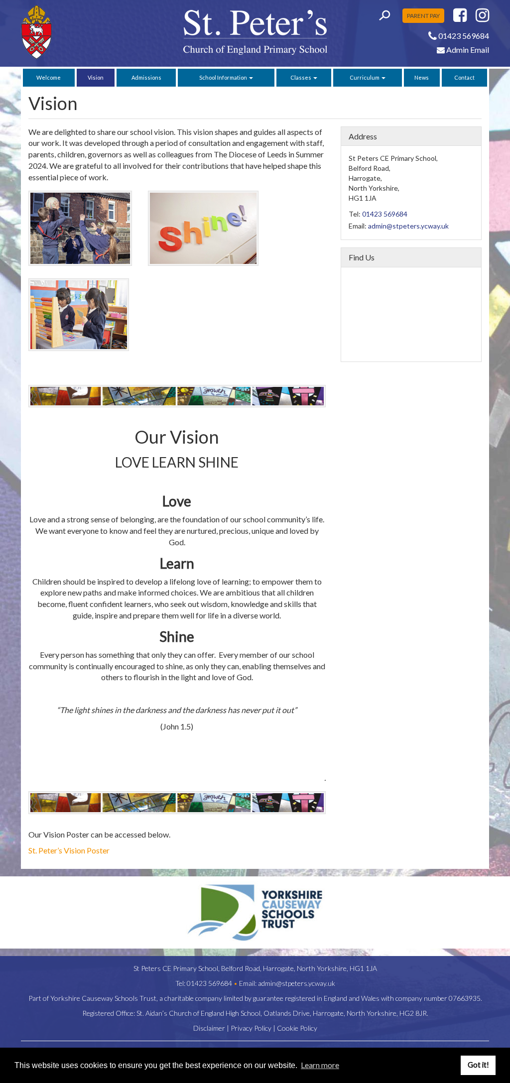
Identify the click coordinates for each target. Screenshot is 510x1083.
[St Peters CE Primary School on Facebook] (460, 17)
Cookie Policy (297, 1028)
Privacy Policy (251, 1028)
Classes (301, 77)
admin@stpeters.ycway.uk (408, 226)
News (421, 77)
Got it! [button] (478, 1065)
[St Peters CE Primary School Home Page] (74, 32)
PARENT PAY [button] (423, 15)
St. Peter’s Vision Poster (69, 850)
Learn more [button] (320, 1065)
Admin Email (467, 49)
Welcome (48, 77)
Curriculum (365, 77)
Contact (464, 77)
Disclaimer (209, 1028)
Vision (96, 77)
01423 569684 (384, 214)
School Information (223, 77)
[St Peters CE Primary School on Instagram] (482, 17)
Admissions (146, 77)
